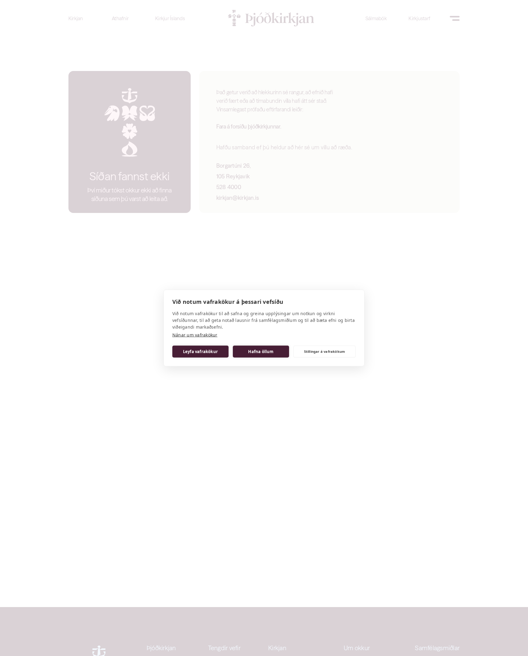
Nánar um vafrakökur (195, 335)
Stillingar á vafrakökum (324, 351)
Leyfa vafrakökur (200, 351)
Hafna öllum (260, 351)
